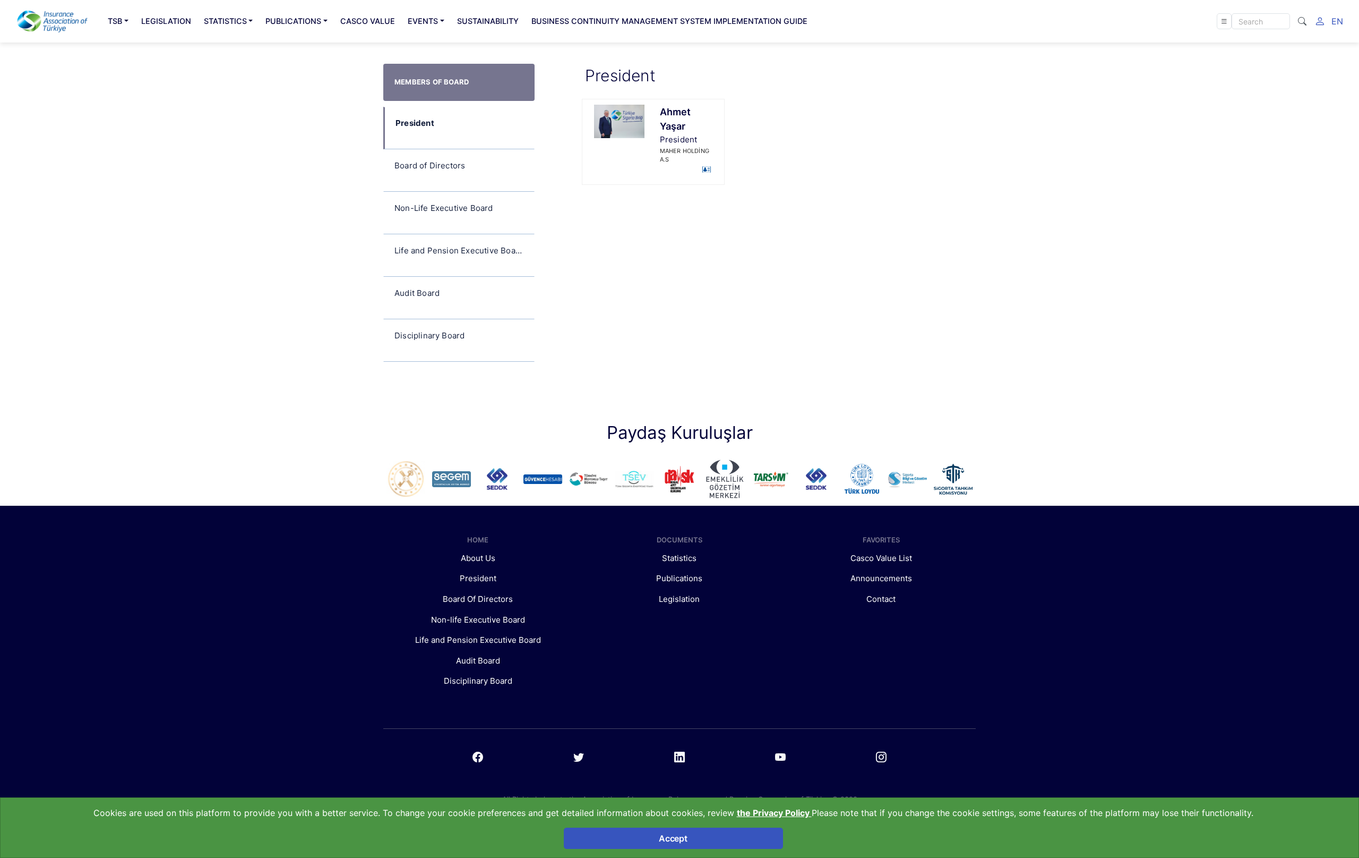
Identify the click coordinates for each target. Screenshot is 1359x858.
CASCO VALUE (367, 21)
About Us (478, 558)
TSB (115, 21)
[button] (1224, 21)
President (478, 578)
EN (1337, 21)
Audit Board (478, 661)
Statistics (679, 558)
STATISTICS (225, 21)
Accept (673, 838)
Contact (881, 599)
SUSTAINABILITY (488, 21)
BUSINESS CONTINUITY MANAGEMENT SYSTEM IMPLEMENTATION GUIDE (669, 21)
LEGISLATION (166, 21)
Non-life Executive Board (478, 620)
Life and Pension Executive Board (478, 640)
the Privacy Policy (774, 813)
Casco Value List (881, 558)
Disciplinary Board (478, 681)
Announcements (881, 578)
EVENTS (423, 21)
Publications (679, 578)
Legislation (679, 599)
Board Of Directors (478, 599)
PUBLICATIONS (293, 21)
